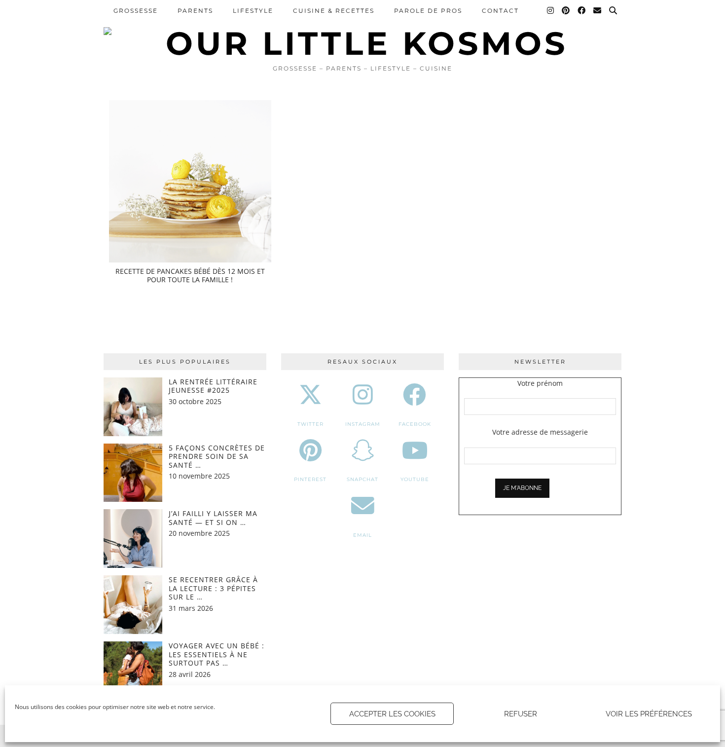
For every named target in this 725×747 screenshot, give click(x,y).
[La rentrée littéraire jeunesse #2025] (133, 406)
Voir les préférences (649, 714)
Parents (195, 10)
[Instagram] (551, 11)
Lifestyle (253, 10)
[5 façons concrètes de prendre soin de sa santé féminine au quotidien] (133, 473)
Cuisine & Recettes (333, 10)
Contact (500, 10)
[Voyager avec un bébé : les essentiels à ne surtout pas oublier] (133, 670)
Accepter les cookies (392, 714)
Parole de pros (428, 10)
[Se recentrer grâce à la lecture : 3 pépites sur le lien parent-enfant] (133, 604)
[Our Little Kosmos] (362, 29)
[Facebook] (582, 11)
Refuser (520, 714)
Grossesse (135, 10)
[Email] (597, 11)
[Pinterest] (566, 11)
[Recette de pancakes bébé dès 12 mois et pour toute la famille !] (190, 181)
